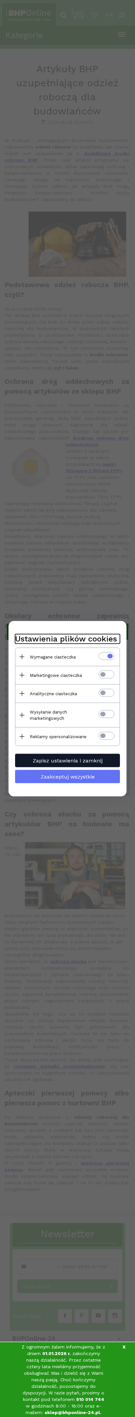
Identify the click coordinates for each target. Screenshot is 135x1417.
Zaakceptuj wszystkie (68, 776)
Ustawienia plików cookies (66, 638)
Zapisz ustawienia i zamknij (68, 760)
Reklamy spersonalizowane (58, 736)
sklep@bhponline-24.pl (72, 1412)
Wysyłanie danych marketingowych (48, 714)
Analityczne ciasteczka (53, 693)
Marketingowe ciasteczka (56, 675)
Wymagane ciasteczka (53, 656)
